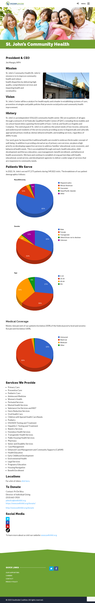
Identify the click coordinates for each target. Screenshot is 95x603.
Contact (9, 579)
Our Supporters (12, 572)
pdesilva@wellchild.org (16, 500)
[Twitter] (51, 568)
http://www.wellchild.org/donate (20, 508)
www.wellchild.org (49, 535)
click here (25, 481)
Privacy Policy (12, 582)
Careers (9, 575)
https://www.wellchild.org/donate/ (21, 503)
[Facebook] (56, 568)
